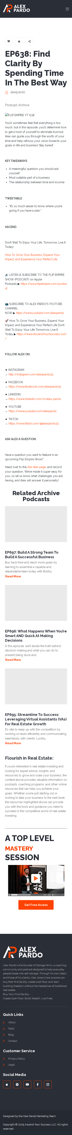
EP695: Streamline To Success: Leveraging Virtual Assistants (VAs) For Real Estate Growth (36, 719)
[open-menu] (66, 9)
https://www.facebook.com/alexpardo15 (35, 386)
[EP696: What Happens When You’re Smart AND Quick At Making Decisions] (36, 603)
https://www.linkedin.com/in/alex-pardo (35, 399)
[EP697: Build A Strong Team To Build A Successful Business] (36, 524)
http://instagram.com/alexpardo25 (31, 374)
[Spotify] (17, 1084)
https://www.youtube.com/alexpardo (40, 313)
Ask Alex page (36, 467)
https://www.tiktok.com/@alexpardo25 (34, 423)
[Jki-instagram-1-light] (48, 1084)
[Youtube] (27, 1084)
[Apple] (7, 1084)
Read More (13, 576)
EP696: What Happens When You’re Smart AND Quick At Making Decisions (36, 636)
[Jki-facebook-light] (38, 1084)
